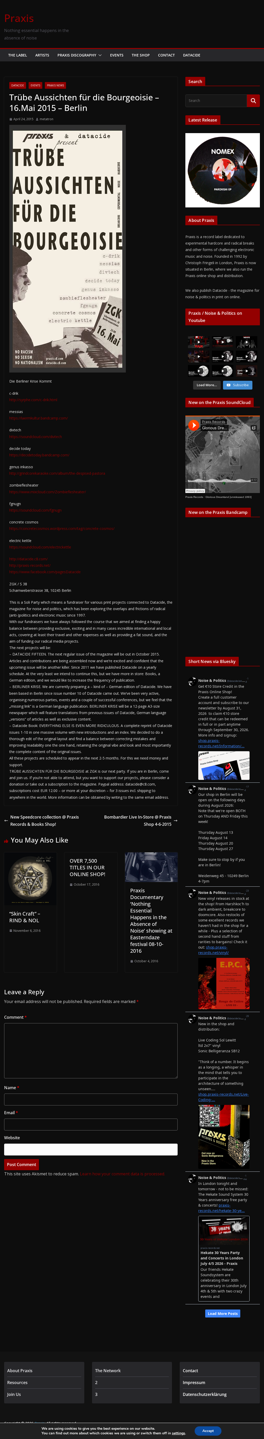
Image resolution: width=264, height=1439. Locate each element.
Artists (42, 55)
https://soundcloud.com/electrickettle (40, 547)
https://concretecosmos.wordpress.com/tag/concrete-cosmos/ (61, 528)
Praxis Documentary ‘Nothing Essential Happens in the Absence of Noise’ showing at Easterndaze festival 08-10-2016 (151, 920)
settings (178, 1433)
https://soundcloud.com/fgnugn (35, 510)
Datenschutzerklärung (205, 1394)
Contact (166, 55)
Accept (208, 1430)
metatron (46, 119)
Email (11, 1112)
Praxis (19, 18)
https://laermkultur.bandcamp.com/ (38, 418)
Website (12, 1138)
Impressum (194, 1382)
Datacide (191, 55)
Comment (15, 1017)
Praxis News (55, 85)
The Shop (141, 55)
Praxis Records (194, 497)
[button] (99, 55)
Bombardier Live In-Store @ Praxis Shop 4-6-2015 (137, 820)
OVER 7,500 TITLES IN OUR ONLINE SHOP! (87, 867)
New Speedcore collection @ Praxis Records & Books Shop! (44, 820)
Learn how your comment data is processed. (122, 1174)
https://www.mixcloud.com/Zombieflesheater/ (47, 491)
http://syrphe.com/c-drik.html (33, 399)
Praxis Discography (76, 55)
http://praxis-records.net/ (30, 565)
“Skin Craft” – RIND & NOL (24, 917)
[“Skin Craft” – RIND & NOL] (30, 856)
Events (116, 55)
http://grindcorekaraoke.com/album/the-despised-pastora (57, 473)
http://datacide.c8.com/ (28, 558)
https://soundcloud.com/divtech (35, 436)
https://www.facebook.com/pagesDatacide (45, 571)
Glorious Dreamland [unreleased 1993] (228, 497)
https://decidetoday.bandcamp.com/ (39, 454)
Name (11, 1087)
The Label (17, 55)
